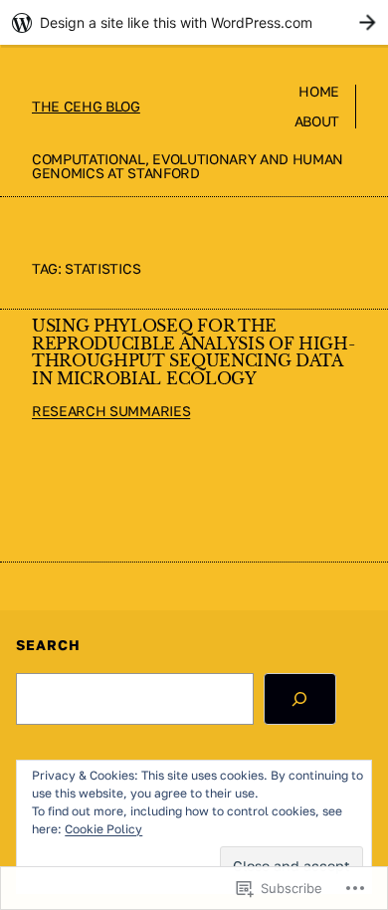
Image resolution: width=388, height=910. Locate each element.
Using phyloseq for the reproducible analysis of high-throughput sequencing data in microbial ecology (193, 353)
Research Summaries (111, 410)
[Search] (300, 699)
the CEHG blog (86, 106)
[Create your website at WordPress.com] (194, 22)
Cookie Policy (103, 828)
